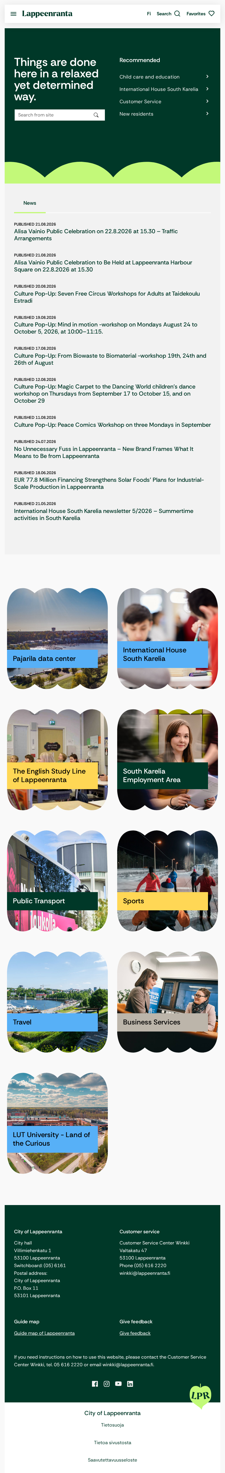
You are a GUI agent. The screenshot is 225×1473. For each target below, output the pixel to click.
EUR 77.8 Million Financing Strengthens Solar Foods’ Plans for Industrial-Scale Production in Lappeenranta (109, 483)
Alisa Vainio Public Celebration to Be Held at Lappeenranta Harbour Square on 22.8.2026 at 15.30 (103, 266)
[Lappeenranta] (47, 13)
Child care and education (150, 77)
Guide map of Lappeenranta (44, 1333)
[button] (169, 14)
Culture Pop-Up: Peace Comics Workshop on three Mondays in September (112, 424)
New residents (137, 114)
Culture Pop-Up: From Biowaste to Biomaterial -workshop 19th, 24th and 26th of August (110, 359)
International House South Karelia (159, 89)
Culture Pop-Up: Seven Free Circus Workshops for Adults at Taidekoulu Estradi (107, 297)
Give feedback (135, 1333)
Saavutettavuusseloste (112, 1460)
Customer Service (140, 101)
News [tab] (29, 203)
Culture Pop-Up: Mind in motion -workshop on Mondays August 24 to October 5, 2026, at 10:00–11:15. (105, 328)
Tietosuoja (112, 1425)
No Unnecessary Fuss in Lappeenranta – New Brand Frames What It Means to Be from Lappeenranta (103, 452)
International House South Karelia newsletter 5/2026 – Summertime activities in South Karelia (103, 514)
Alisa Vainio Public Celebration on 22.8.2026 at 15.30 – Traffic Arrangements (96, 235)
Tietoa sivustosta (112, 1442)
